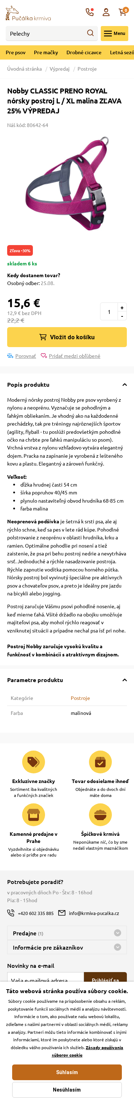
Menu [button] (119, 33)
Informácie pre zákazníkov (48, 947)
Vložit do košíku (72, 337)
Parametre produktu (35, 679)
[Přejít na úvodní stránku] (28, 12)
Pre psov (15, 52)
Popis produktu (28, 384)
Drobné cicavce (83, 52)
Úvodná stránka (25, 68)
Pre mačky (46, 52)
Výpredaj (60, 68)
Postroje (87, 68)
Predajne (28, 933)
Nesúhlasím (67, 1090)
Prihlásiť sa (105, 980)
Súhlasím (67, 1072)
